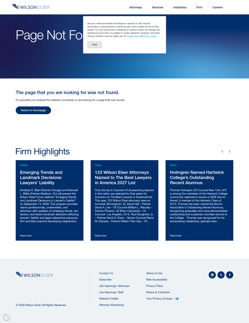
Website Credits (108, 298)
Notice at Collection (158, 292)
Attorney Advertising (111, 304)
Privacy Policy (154, 285)
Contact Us (106, 273)
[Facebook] (229, 275)
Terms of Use (154, 273)
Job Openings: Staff (111, 292)
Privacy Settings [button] (7, 318)
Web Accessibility (156, 279)
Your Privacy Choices (159, 298)
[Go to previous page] (222, 151)
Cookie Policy (133, 36)
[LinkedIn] (212, 275)
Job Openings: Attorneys (114, 285)
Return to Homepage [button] (33, 110)
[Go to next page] (229, 151)
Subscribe (105, 279)
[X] (221, 275)
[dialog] (124, 34)
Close (94, 44)
